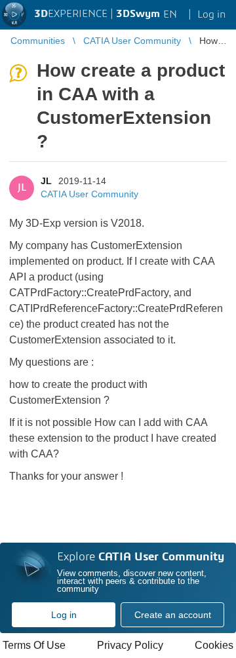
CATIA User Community (89, 194)
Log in (64, 615)
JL (46, 181)
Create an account (172, 615)
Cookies (214, 645)
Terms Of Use (34, 645)
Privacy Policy (130, 645)
